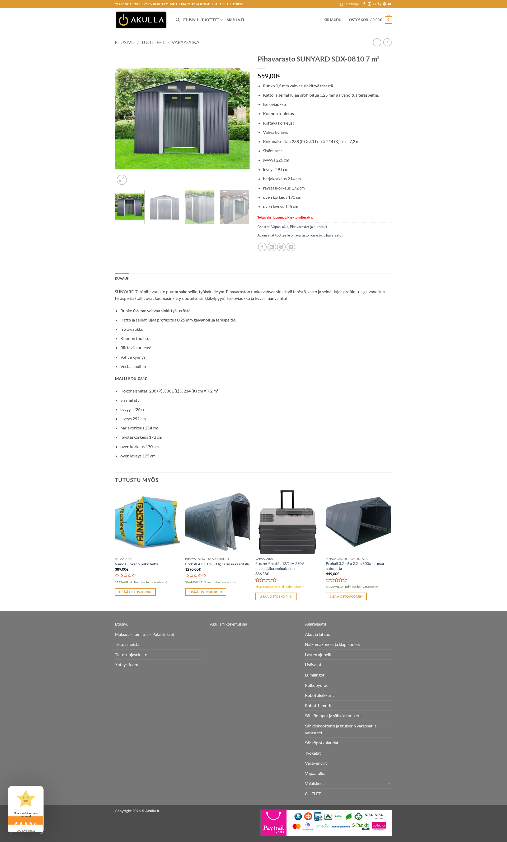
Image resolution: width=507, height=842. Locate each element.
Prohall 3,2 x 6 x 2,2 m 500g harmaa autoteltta (355, 566)
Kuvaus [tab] (122, 278)
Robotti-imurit (318, 705)
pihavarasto (300, 235)
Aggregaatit (315, 623)
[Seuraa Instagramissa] (369, 4)
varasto (316, 235)
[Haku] (178, 20)
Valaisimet (314, 783)
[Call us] (379, 4)
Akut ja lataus (317, 634)
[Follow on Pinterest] (384, 4)
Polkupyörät (316, 685)
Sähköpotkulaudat (322, 742)
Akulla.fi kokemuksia (228, 623)
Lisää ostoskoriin (135, 592)
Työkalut (313, 752)
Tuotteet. (153, 42)
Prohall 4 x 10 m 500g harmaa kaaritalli (217, 564)
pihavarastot (333, 235)
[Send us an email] (374, 4)
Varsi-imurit (316, 762)
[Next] (240, 118)
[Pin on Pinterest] (281, 247)
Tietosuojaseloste (131, 654)
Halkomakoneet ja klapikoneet (332, 644)
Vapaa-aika (185, 42)
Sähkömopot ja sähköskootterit (333, 715)
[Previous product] (387, 42)
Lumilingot (315, 674)
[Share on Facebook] (262, 247)
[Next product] (377, 42)
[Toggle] (389, 783)
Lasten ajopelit (318, 654)
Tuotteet (210, 20)
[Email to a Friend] (271, 247)
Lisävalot (313, 664)
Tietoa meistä (127, 644)
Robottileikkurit (319, 695)
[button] (349, 4)
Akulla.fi (235, 20)
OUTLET (313, 793)
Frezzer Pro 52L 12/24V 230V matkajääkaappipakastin (279, 566)
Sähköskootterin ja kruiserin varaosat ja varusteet (341, 729)
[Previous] (124, 118)
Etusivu (190, 20)
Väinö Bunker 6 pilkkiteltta (136, 564)
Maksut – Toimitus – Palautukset (144, 634)
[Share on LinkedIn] (291, 247)
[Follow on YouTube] (389, 4)
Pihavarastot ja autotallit (308, 227)
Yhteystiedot (127, 664)
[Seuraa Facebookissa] (364, 4)
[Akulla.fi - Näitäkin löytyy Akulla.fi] (141, 20)
